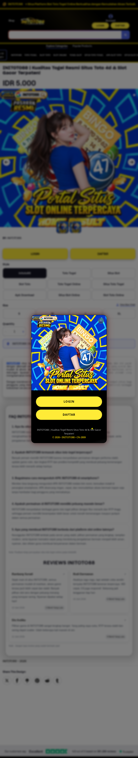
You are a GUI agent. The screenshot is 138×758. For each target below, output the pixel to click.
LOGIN (69, 401)
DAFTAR (69, 415)
